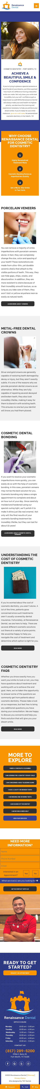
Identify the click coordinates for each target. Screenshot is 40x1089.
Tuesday (9, 1029)
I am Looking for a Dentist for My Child (20, 775)
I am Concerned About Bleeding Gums (20, 782)
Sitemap (30, 1075)
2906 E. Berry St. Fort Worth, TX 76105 (20, 1055)
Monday (9, 1026)
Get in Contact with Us (20, 889)
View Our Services (20, 818)
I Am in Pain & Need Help (20, 811)
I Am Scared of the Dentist (20, 804)
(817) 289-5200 (20, 1050)
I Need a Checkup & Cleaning (20, 768)
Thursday (9, 1035)
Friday (8, 1038)
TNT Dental (26, 1081)
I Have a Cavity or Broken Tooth (20, 789)
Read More (18, 648)
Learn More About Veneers (18, 304)
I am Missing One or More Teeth (20, 797)
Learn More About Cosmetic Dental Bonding (17, 533)
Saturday (9, 1041)
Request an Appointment (20, 973)
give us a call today (18, 113)
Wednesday (10, 1032)
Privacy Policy (20, 1078)
